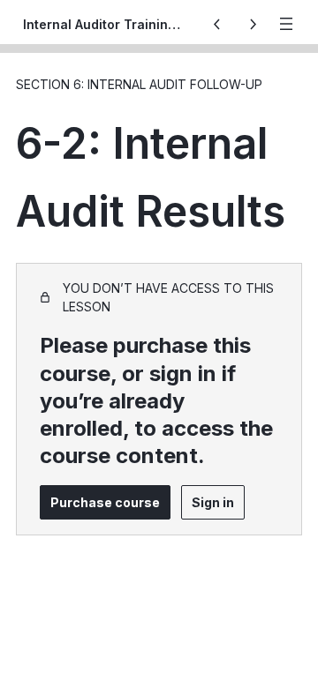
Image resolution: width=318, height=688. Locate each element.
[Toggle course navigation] (286, 23)
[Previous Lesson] (217, 23)
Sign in (213, 502)
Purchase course (105, 502)
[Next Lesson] (252, 23)
